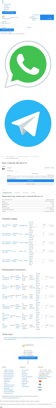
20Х (34, 287)
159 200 (31, 239)
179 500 (38, 273)
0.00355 (21, 242)
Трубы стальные (8, 370)
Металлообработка (9, 391)
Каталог (50, 18)
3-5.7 (14, 251)
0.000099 (21, 225)
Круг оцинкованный (21, 337)
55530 (31, 261)
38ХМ (26, 260)
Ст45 (26, 225)
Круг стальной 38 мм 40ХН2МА (5, 306)
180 (11, 297)
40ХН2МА (32, 308)
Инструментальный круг (47, 337)
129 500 (31, 222)
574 (37, 288)
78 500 (38, 312)
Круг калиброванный (9, 339)
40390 (37, 297)
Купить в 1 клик (30, 184)
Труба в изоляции (9, 371)
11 (36, 327)
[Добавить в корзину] (51, 225)
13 (29, 227)
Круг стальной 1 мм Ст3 (5, 326)
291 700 (31, 248)
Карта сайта (25, 381)
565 (30, 244)
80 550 (38, 283)
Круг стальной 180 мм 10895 (5, 296)
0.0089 (24, 309)
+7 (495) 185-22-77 (5, 23)
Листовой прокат (9, 376)
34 (11, 287)
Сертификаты (25, 386)
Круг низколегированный (34, 337)
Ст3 (34, 326)
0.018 (20, 234)
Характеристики (7, 192)
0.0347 (24, 280)
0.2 (26, 298)
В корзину (30, 180)
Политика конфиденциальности (10, 398)
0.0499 (24, 319)
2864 (30, 236)
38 (11, 307)
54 (11, 234)
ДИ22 (30, 318)
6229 (37, 278)
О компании (7, 4)
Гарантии (24, 380)
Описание (17, 192)
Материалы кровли (9, 385)
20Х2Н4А (31, 279)
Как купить (26, 192)
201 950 (38, 292)
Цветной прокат (8, 393)
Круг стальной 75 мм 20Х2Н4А (5, 277)
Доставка (6, 7)
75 (11, 278)
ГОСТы (24, 385)
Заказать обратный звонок (28, 357)
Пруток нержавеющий (10, 337)
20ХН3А (27, 234)
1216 (30, 253)
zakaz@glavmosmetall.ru (44, 376)
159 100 (31, 231)
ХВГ (25, 251)
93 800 (31, 256)
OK (1, 407)
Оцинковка (7, 381)
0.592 (20, 260)
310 (11, 260)
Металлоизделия (8, 390)
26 (11, 251)
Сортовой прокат (9, 373)
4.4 (20, 316)
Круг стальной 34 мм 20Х (5, 287)
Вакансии (24, 383)
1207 (37, 307)
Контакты (6, 9)
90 (11, 317)
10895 (31, 298)
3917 (37, 317)
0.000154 (24, 328)
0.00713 (24, 289)
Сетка (5, 383)
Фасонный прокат (9, 375)
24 (11, 242)
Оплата (6, 5)
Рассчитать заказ (9, 12)
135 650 (38, 302)
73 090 (38, 322)
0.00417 (21, 251)
